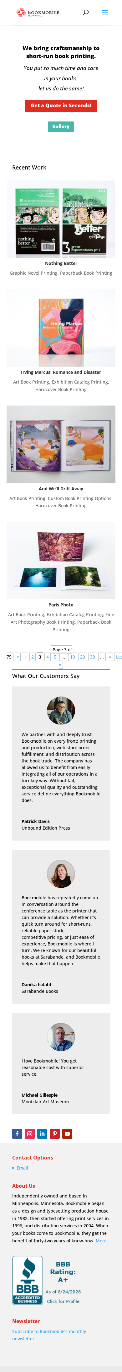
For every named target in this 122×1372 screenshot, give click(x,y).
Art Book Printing (31, 382)
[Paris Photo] (61, 560)
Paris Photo (61, 605)
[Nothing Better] (61, 219)
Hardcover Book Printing (61, 389)
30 (92, 657)
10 (72, 657)
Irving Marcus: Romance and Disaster (61, 372)
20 (82, 657)
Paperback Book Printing (86, 273)
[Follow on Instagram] (30, 1134)
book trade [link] (41, 761)
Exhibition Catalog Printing (80, 382)
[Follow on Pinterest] (55, 1134)
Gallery (60, 126)
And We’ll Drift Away (61, 489)
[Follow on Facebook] (17, 1134)
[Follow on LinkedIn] (42, 1134)
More (101, 1241)
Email (22, 1168)
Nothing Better (61, 263)
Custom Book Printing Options (79, 498)
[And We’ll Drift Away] (61, 444)
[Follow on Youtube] (67, 1134)
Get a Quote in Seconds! (61, 105)
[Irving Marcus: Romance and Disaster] (61, 328)
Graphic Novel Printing (34, 273)
